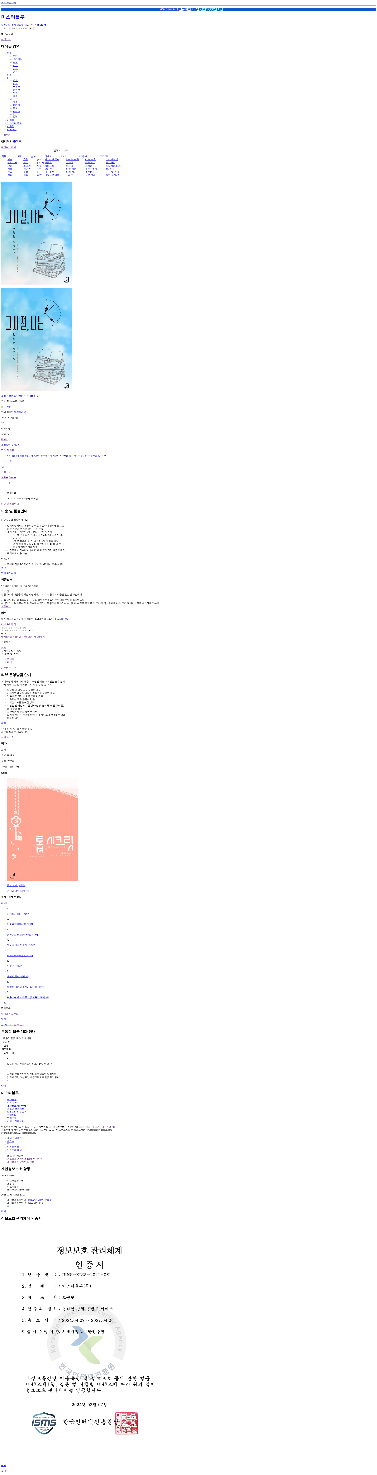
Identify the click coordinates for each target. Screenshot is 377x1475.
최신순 (12, 477)
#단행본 (102, 455)
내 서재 (64, 156)
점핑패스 (11, 129)
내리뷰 (69, 175)
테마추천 (49, 172)
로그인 (33, 25)
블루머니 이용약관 (17, 1112)
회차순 (4, 477)
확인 (3, 568)
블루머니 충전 (8, 25)
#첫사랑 (29, 455)
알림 (6, 450)
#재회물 (20, 455)
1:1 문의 (110, 168)
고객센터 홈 (112, 159)
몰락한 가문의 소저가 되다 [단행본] (25, 987)
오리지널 (17, 59)
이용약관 (11, 1102)
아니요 (10, 737)
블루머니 (90, 162)
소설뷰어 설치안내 (11, 445)
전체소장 (6, 472)
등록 (3, 647)
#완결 (94, 455)
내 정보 (83, 156)
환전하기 (11, 573)
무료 (15, 93)
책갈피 (69, 165)
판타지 (16, 105)
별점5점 (41, 636)
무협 (15, 108)
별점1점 (5, 636)
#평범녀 (55, 455)
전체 (9, 662)
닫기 (3, 573)
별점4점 (32, 636)
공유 (11, 450)
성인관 (16, 90)
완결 (15, 68)
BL (14, 114)
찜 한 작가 (71, 172)
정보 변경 (90, 175)
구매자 (10, 659)
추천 (15, 80)
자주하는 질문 (113, 165)
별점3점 (23, 636)
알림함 (22, 25)
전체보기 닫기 (8, 147)
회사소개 (11, 1099)
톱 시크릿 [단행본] (16, 885)
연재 (15, 56)
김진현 (7, 406)
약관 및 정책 (112, 172)
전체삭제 (6, 39)
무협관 (16, 86)
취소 (3, 1003)
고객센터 (104, 156)
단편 (15, 62)
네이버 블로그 (14, 1138)
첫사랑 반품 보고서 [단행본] (21, 945)
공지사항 (110, 162)
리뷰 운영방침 (8, 624)
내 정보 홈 (90, 159)
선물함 (10, 126)
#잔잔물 (64, 455)
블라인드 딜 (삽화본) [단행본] (22, 934)
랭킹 (15, 71)
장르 (15, 65)
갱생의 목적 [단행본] (18, 976)
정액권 (88, 165)
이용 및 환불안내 (10, 504)
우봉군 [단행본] (15, 966)
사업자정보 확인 (107, 1126)
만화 (9, 74)
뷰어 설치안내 (113, 175)
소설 (9, 99)
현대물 (29, 396)
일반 (15, 117)
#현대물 (11, 455)
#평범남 (38, 455)
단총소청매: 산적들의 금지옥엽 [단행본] (28, 997)
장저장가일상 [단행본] (18, 913)
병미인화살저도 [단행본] (20, 955)
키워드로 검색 (52, 175)
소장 (9, 461)
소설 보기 (19, 1024)
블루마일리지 (92, 168)
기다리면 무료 (14, 123)
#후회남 (46, 455)
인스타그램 (13, 1147)
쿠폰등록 (90, 172)
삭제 (3, 737)
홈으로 (17, 141)
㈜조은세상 (20, 412)
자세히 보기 (63, 619)
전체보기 (6, 135)
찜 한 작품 (71, 168)
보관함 (69, 162)
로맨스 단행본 (16, 396)
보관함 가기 (7, 1024)
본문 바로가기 (8, 2)
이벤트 (10, 120)
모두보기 (6, 606)
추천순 (12, 668)
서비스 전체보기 (15, 1121)
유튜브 (10, 1141)
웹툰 (9, 53)
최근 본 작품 (72, 159)
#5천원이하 (75, 455)
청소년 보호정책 (15, 1109)
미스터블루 (13, 17)
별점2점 (14, 636)
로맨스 (16, 111)
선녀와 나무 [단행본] (18, 891)
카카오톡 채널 (14, 1150)
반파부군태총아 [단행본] (20, 924)
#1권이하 (86, 455)
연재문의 (11, 1118)
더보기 (4, 903)
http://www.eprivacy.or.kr (39, 1200)
